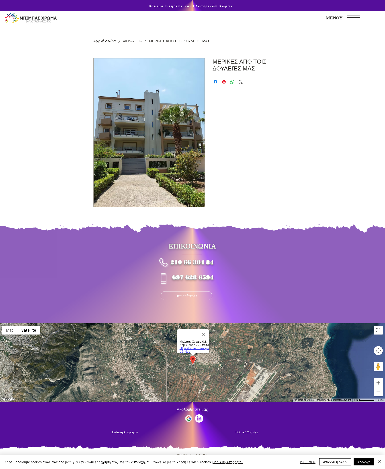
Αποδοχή (364, 462)
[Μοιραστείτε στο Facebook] (215, 82)
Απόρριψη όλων (335, 462)
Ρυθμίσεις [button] (308, 462)
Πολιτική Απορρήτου (228, 462)
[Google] (188, 418)
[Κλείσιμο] (379, 461)
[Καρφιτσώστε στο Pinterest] (224, 82)
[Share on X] (241, 82)
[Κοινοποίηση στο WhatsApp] (232, 82)
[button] (353, 17)
